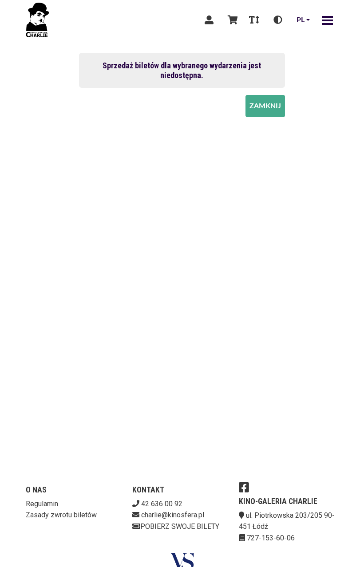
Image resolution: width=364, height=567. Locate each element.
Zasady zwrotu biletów (61, 515)
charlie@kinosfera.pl (172, 515)
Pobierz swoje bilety (179, 526)
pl (301, 20)
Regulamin (42, 504)
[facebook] (244, 487)
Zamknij (265, 106)
